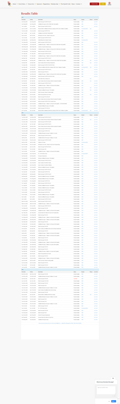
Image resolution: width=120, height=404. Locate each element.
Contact (78, 4)
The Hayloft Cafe (65, 4)
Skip (109, 401)
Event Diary (22, 4)
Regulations (46, 4)
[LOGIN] (109, 3)
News (73, 4)
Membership (54, 4)
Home (14, 4)
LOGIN (109, 4)
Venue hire (31, 4)
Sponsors (39, 4)
